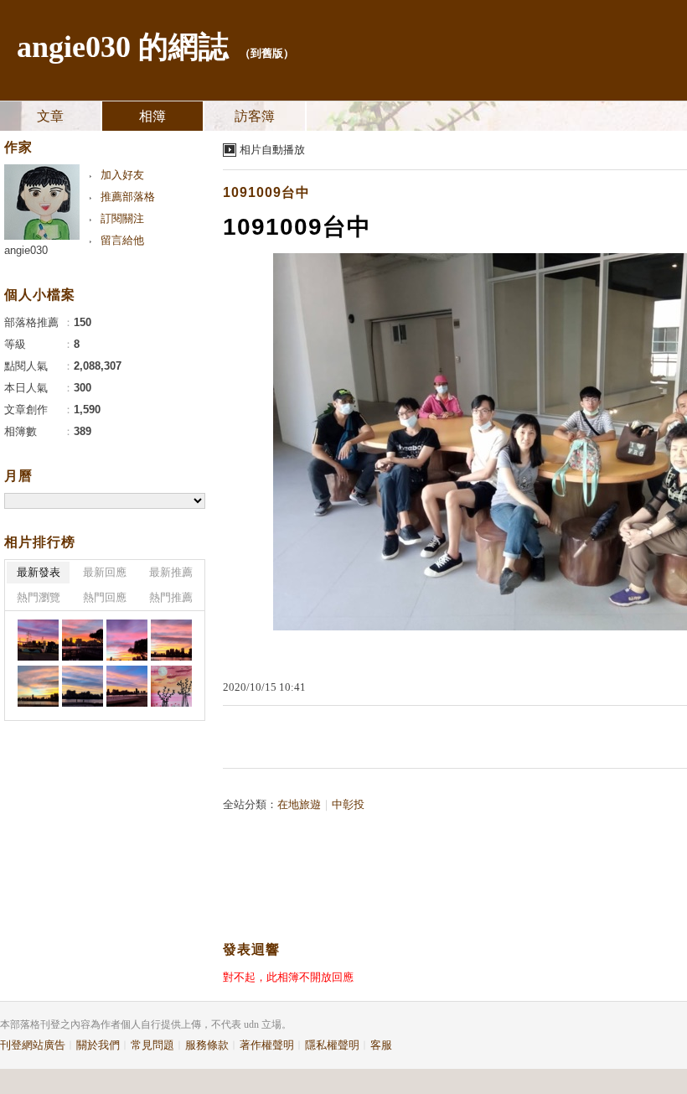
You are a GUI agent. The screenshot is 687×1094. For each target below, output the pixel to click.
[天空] (38, 640)
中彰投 (348, 804)
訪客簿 (255, 116)
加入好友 (122, 175)
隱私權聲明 (332, 1045)
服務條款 (207, 1045)
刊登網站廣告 (32, 1045)
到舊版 (267, 53)
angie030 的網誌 (123, 47)
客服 (381, 1045)
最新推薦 (171, 572)
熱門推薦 (171, 597)
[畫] (171, 686)
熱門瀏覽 (38, 597)
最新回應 (105, 572)
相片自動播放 (272, 149)
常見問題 (152, 1045)
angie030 (26, 250)
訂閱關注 (122, 218)
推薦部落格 (128, 196)
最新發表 (38, 572)
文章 (50, 116)
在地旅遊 (299, 804)
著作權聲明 (267, 1045)
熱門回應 (105, 597)
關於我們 (98, 1045)
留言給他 (122, 240)
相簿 (152, 116)
